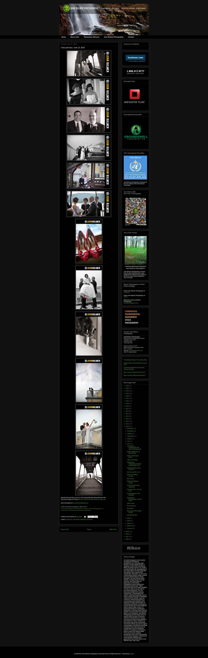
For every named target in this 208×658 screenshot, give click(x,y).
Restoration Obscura (91, 37)
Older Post (113, 529)
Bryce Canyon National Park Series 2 (135, 375)
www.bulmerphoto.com (136, 350)
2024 (127, 391)
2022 (127, 396)
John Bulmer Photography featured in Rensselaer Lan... (134, 464)
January (129, 528)
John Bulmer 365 (132, 515)
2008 (127, 534)
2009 (127, 531)
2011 (127, 424)
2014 (127, 416)
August (129, 438)
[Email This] (89, 517)
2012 (127, 421)
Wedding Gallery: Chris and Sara (134, 468)
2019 (127, 403)
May (128, 518)
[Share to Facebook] (95, 517)
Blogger (131, 654)
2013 (127, 419)
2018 (127, 406)
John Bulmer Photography (113, 37)
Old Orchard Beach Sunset (132, 482)
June (128, 443)
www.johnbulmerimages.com (83, 508)
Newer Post (65, 529)
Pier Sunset (130, 478)
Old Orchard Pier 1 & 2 (133, 472)
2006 (127, 539)
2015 (127, 413)
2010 (127, 426)
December (130, 428)
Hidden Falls (130, 503)
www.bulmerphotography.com (68, 508)
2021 (127, 398)
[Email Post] (84, 516)
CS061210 (69, 519)
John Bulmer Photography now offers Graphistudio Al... (134, 447)
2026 (127, 385)
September (130, 436)
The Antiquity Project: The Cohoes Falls (135, 360)
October (129, 433)
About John (74, 37)
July (128, 441)
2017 (127, 408)
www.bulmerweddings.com (80, 503)
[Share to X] (93, 517)
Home (64, 37)
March (129, 523)
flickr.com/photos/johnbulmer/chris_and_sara (92, 499)
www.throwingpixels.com (97, 508)
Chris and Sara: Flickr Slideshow (133, 486)
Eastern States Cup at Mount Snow (133, 452)
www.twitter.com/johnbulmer (84, 510)
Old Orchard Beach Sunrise (132, 475)
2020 (127, 401)
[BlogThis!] (91, 517)
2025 (127, 388)
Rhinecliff (90, 519)
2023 (127, 393)
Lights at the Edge (132, 460)
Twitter (126, 297)
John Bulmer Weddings (79, 519)
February (130, 526)
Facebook (127, 292)
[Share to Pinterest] (97, 517)
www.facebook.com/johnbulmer (68, 510)
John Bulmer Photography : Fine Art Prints (134, 499)
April (128, 520)
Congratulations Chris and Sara (133, 494)
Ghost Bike (130, 508)
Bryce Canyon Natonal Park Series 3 (134, 372)
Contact (131, 37)
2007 (127, 536)
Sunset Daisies (131, 506)
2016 (127, 411)
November (130, 431)
